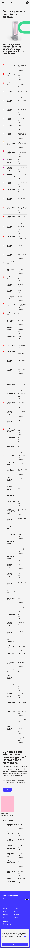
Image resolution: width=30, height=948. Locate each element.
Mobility (4, 911)
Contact (7, 789)
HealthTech (5, 914)
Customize (15, 941)
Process (4, 905)
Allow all (15, 944)
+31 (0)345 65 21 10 (7, 924)
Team (4, 917)
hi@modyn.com (6, 923)
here (25, 936)
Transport (5, 908)
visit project (20, 70)
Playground (16, 914)
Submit (26, 899)
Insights (16, 908)
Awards (16, 911)
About (15, 905)
